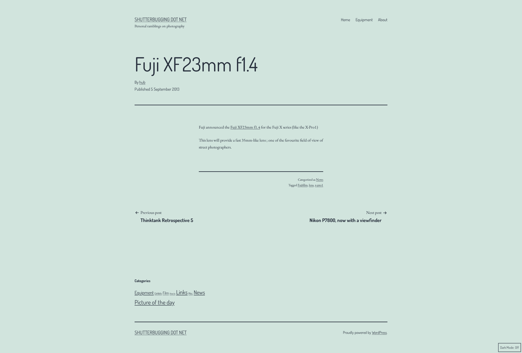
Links (182, 292)
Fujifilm (302, 185)
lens (311, 185)
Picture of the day (155, 302)
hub (142, 82)
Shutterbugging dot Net (161, 19)
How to (172, 293)
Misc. (190, 293)
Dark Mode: (507, 347)
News (319, 179)
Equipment (364, 19)
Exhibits (158, 293)
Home (345, 19)
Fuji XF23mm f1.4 (245, 127)
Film (166, 292)
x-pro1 (319, 185)
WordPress (379, 332)
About (382, 19)
